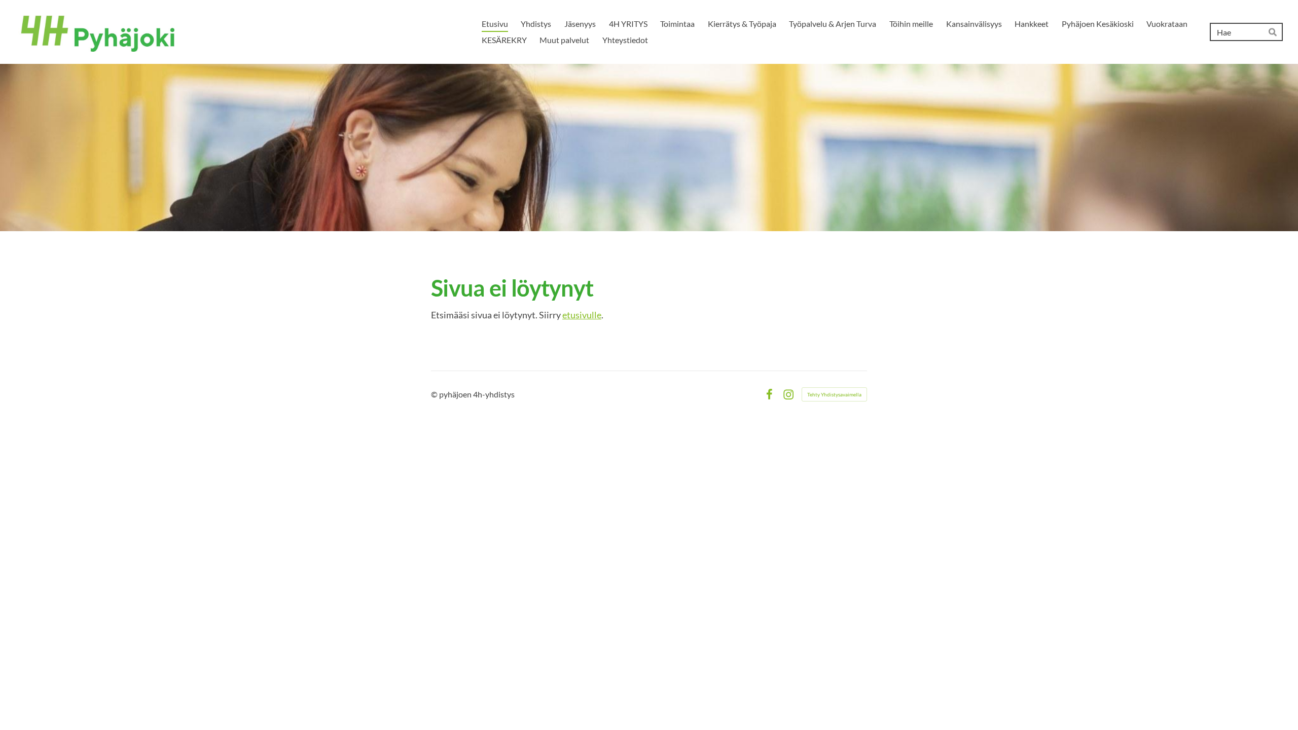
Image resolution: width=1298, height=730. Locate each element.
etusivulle (581, 314)
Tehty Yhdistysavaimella (834, 394)
